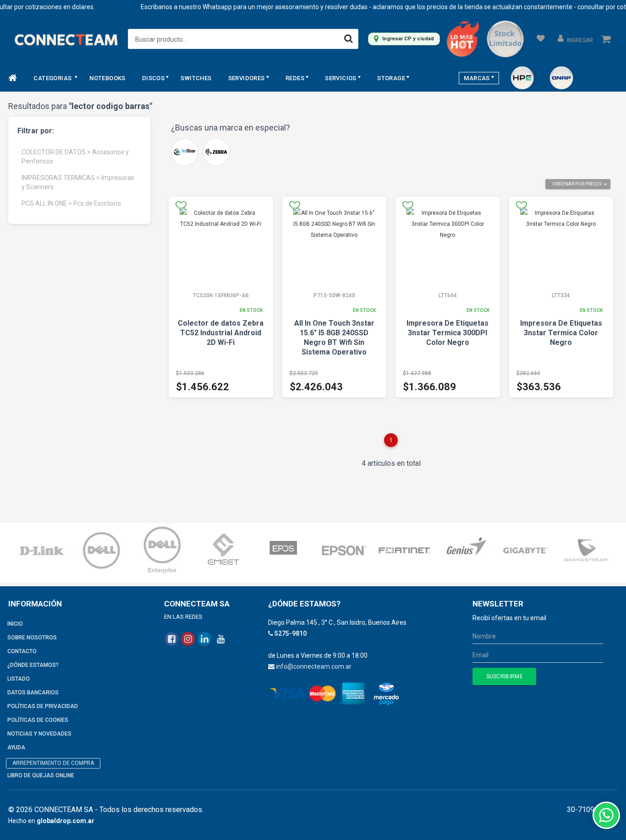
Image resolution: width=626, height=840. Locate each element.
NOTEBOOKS (107, 78)
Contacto (22, 651)
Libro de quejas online (40, 775)
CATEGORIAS (53, 78)
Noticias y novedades (39, 734)
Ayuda (16, 747)
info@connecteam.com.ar (313, 666)
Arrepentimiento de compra (53, 763)
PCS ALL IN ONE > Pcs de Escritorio (71, 203)
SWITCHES (196, 78)
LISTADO (18, 679)
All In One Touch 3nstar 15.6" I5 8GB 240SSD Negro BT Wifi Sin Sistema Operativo (334, 337)
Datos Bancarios (33, 692)
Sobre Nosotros (32, 637)
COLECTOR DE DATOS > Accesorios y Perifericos (75, 156)
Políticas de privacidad (42, 706)
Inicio (15, 624)
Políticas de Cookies (37, 720)
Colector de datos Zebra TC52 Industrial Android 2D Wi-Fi (221, 333)
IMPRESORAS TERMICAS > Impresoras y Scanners (78, 182)
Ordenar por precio (577, 183)
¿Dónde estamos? (33, 665)
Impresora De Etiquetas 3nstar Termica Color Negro (561, 333)
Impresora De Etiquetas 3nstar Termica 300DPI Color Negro (447, 333)
